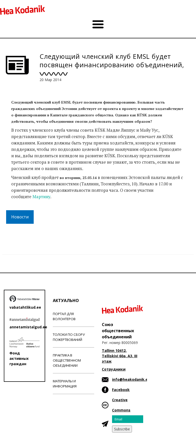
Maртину (41, 196)
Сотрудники (114, 369)
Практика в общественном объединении (67, 360)
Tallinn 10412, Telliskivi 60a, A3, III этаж (119, 356)
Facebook (121, 389)
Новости (20, 217)
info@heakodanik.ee (131, 379)
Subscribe (122, 429)
